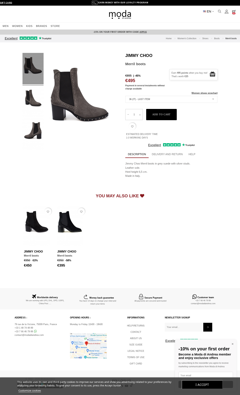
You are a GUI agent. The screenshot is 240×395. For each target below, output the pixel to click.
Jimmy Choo (139, 55)
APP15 (143, 32)
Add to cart (161, 114)
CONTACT (136, 332)
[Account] (226, 11)
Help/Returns (136, 325)
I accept (202, 385)
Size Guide (135, 344)
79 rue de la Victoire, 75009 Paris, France (36, 324)
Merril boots (31, 255)
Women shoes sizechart (205, 93)
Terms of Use (136, 357)
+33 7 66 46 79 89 (203, 300)
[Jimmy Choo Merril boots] (33, 69)
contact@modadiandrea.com (203, 303)
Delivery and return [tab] (167, 154)
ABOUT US (136, 338)
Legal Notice (136, 351)
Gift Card (6, 3)
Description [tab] (137, 154)
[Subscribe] (207, 327)
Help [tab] (192, 154)
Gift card (136, 363)
